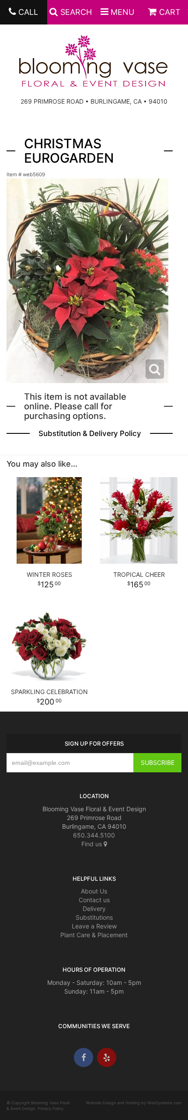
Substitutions (94, 917)
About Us (94, 891)
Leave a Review (94, 926)
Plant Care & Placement (94, 935)
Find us (92, 844)
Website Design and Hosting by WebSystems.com (133, 1102)
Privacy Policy (50, 1108)
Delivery (94, 908)
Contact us (94, 900)
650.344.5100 (94, 835)
